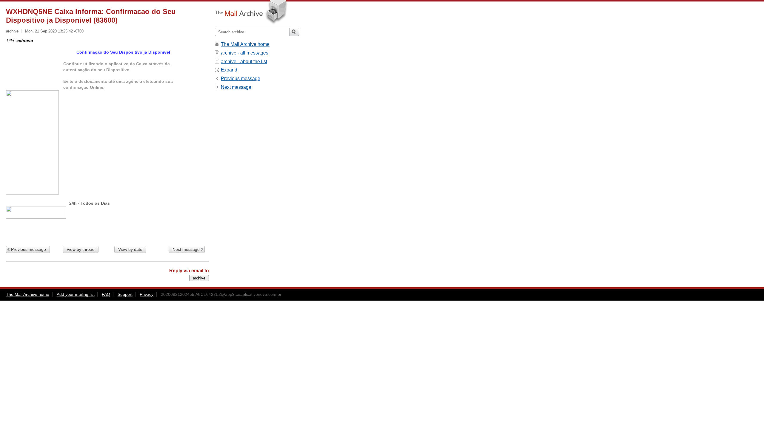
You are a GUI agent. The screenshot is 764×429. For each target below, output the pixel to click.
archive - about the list (244, 61)
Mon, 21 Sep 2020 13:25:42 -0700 (54, 31)
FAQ (106, 294)
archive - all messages (244, 52)
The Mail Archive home (245, 44)
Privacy (146, 294)
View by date (130, 249)
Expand (229, 69)
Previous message (28, 249)
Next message (186, 249)
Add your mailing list (76, 294)
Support (125, 294)
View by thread (81, 249)
